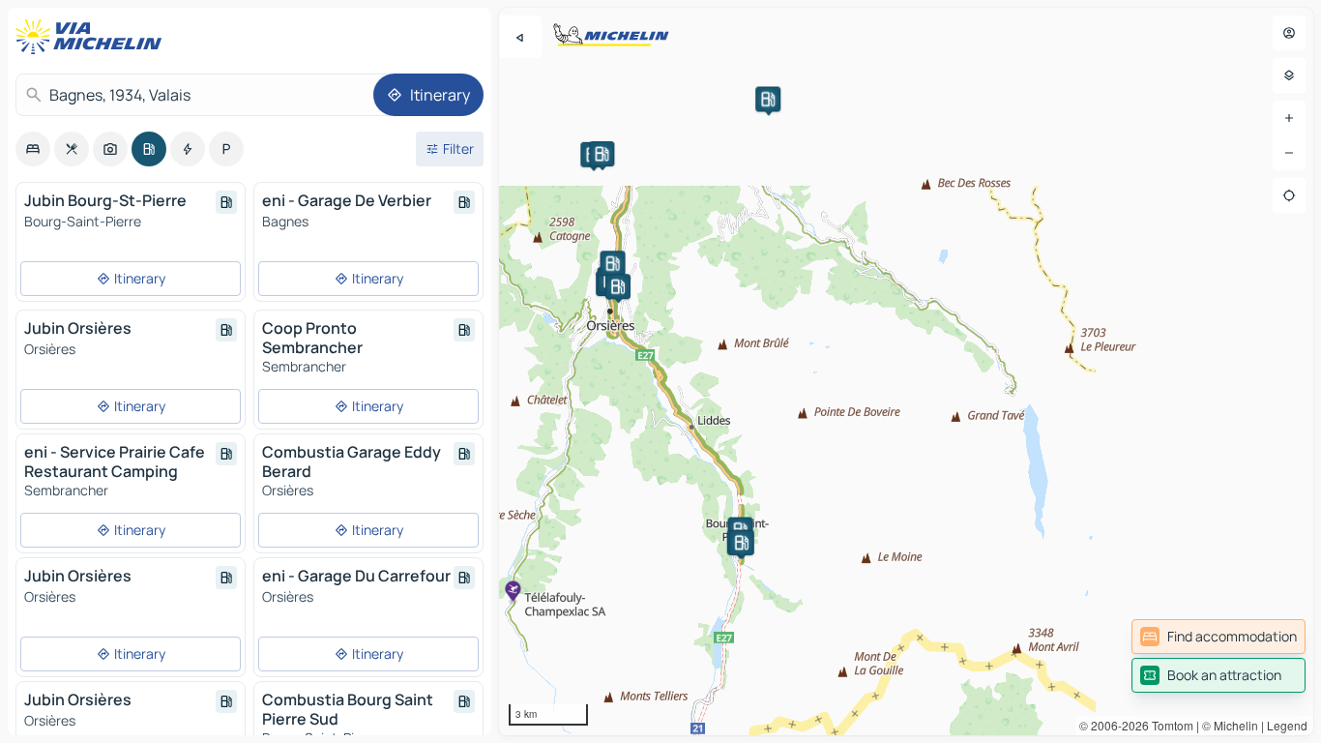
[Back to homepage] (92, 36)
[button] (767, 98)
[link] (1218, 636)
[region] (906, 371)
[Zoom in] (1289, 118)
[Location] (1289, 195)
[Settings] (1289, 75)
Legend (1287, 725)
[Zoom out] (1289, 152)
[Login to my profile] (1289, 32)
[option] (32, 149)
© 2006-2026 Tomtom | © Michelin (1168, 725)
